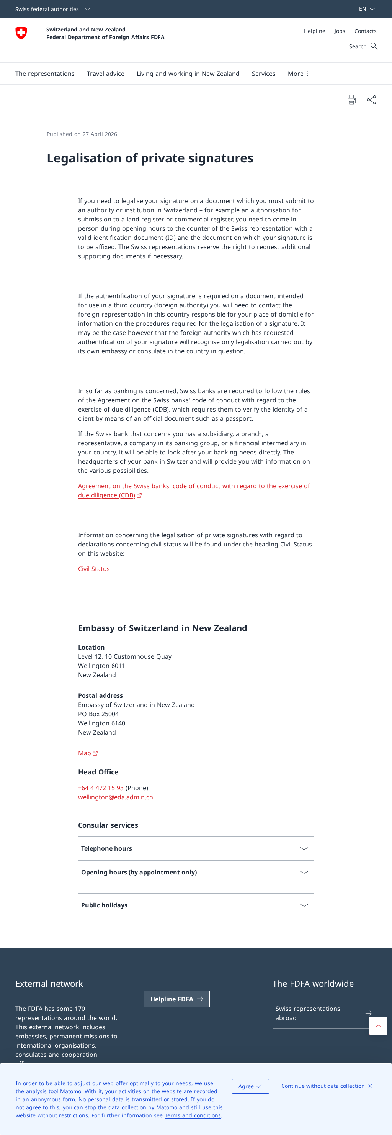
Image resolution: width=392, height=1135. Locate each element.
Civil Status (94, 568)
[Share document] (371, 99)
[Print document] (351, 99)
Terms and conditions (193, 1115)
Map (84, 753)
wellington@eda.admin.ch (115, 797)
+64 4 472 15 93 (101, 788)
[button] (45, 73)
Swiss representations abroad (308, 1013)
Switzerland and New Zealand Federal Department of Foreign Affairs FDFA (105, 33)
